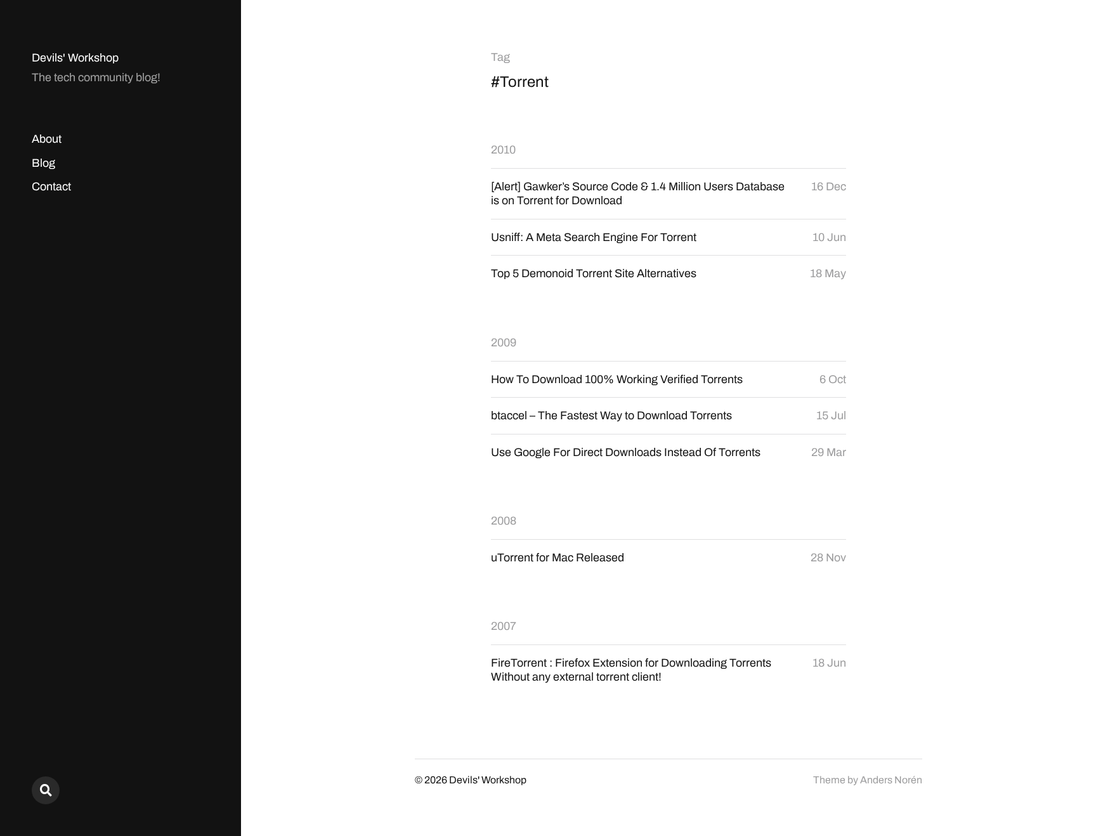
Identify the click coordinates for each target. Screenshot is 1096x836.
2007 (503, 626)
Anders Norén (891, 779)
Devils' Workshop (75, 57)
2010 (503, 149)
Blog (43, 163)
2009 (503, 342)
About (47, 139)
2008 (503, 520)
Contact (51, 186)
